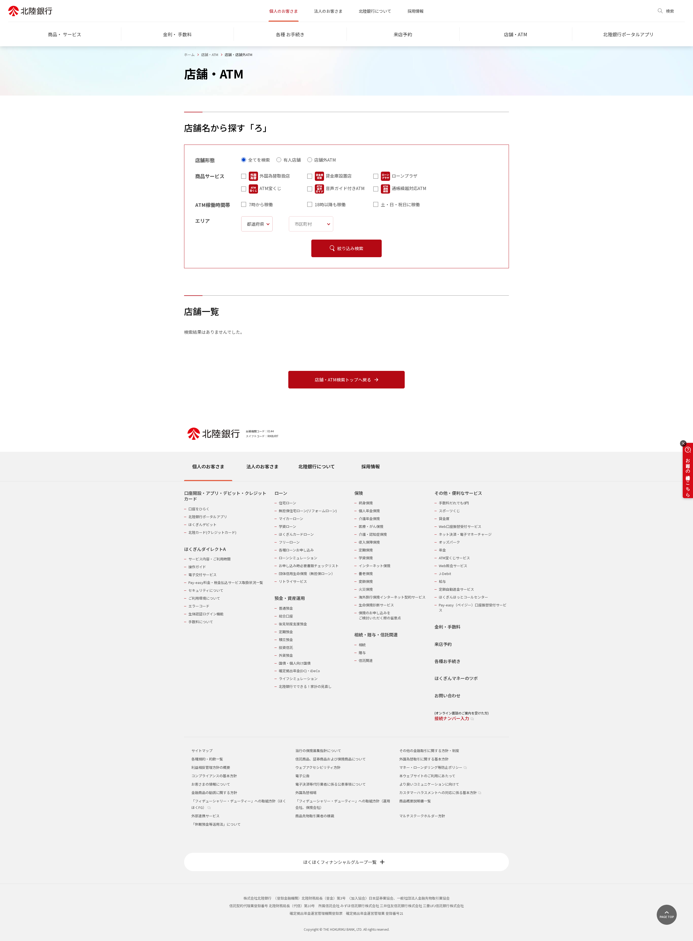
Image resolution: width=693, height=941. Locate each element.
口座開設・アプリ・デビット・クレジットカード (225, 496)
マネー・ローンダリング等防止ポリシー (431, 767)
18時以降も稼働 (330, 204)
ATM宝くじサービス (454, 557)
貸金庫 (444, 518)
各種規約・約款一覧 (207, 759)
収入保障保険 (369, 542)
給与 (442, 581)
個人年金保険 (369, 510)
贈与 (362, 652)
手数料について (200, 621)
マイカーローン (291, 518)
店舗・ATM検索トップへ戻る (343, 379)
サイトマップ (202, 750)
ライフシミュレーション (298, 678)
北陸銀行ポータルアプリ (207, 516)
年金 (442, 550)
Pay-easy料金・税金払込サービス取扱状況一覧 (225, 582)
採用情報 (415, 11)
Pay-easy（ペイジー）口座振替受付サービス (472, 607)
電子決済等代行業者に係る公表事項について (330, 784)
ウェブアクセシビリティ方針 (318, 767)
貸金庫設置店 (339, 175)
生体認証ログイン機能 (206, 613)
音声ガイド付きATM (345, 188)
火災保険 (366, 589)
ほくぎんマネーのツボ (456, 678)
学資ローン (287, 526)
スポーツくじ (449, 510)
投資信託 (286, 647)
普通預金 (286, 608)
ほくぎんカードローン (296, 534)
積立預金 (286, 639)
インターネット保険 (374, 565)
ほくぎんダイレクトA (205, 549)
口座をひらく (199, 508)
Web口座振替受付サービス (460, 526)
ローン (280, 493)
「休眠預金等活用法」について (216, 824)
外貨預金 (286, 655)
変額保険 (366, 581)
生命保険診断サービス (376, 604)
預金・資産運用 (289, 598)
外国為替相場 (305, 792)
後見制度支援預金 (293, 623)
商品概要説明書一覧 (415, 800)
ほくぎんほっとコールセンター (463, 597)
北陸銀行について (375, 11)
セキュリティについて (205, 590)
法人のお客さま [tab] (262, 466)
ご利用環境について (204, 598)
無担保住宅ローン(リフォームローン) (308, 510)
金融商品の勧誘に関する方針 (214, 792)
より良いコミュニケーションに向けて (429, 784)
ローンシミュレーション (298, 557)
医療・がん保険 (371, 526)
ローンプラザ (404, 175)
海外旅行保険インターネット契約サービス (392, 597)
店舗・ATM (209, 54)
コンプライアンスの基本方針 (214, 775)
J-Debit (445, 573)
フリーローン (289, 542)
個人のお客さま (283, 11)
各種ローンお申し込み (296, 550)
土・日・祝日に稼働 (400, 204)
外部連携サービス (205, 815)
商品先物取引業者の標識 (314, 815)
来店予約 (443, 644)
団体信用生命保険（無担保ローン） (307, 573)
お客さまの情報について (210, 784)
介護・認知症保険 (373, 534)
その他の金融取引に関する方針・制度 (429, 750)
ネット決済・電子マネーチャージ (465, 534)
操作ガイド (197, 566)
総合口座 (286, 616)
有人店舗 (292, 159)
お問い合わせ (447, 695)
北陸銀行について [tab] (316, 466)
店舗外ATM (325, 159)
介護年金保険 (369, 518)
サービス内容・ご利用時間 (209, 558)
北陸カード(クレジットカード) (212, 532)
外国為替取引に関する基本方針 (424, 759)
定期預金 (286, 631)
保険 (358, 493)
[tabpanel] (346, 602)
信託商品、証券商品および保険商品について (330, 759)
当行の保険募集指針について (318, 750)
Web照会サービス (453, 565)
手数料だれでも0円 (454, 502)
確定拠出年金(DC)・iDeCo (299, 670)
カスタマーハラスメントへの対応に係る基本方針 (438, 792)
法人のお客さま (328, 11)
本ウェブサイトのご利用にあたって (427, 775)
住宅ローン (287, 502)
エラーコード (199, 606)
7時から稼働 (261, 204)
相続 (362, 644)
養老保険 (366, 573)
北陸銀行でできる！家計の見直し (305, 686)
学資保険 (366, 557)
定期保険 (366, 550)
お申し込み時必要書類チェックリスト (309, 565)
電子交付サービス (202, 574)
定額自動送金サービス (456, 589)
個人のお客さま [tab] (208, 466)
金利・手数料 (447, 627)
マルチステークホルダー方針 (422, 815)
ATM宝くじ (270, 188)
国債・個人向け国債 (294, 663)
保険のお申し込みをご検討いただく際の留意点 (380, 615)
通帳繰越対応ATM (409, 188)
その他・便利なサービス (458, 493)
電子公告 (302, 775)
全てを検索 (259, 159)
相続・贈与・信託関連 (376, 635)
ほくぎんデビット (202, 524)
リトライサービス (293, 581)
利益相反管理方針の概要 (210, 767)
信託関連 (366, 660)
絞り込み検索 (350, 248)
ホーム (189, 54)
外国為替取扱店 (275, 175)
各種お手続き (447, 661)
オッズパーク (449, 542)
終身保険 (366, 502)
